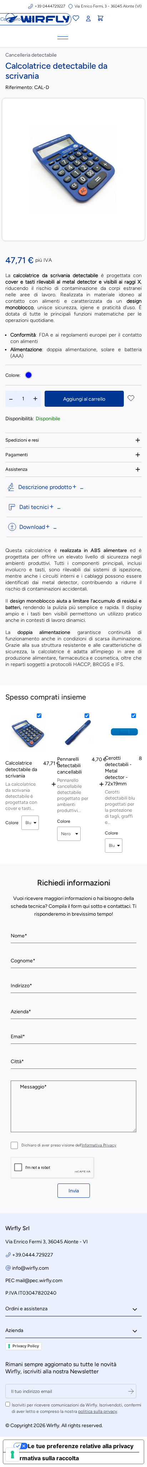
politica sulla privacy (97, 1411)
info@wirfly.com (30, 1268)
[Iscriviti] (131, 1391)
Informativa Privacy (99, 1145)
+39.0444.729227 (32, 1255)
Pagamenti (16, 454)
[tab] (73, 440)
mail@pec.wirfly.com (39, 1281)
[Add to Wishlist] (131, 399)
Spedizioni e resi (22, 440)
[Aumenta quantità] (35, 399)
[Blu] (28, 375)
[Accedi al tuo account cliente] (88, 18)
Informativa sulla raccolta (44, 1458)
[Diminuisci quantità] (11, 399)
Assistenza (16, 469)
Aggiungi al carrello (84, 399)
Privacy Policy (25, 1345)
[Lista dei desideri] (75, 19)
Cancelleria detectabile (31, 55)
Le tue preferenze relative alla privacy (80, 1446)
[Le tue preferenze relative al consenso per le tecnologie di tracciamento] (12, 1454)
